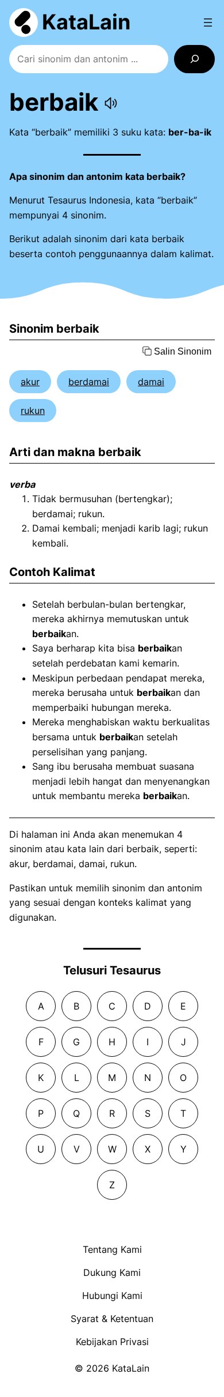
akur (30, 381)
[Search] (194, 59)
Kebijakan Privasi (112, 1341)
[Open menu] (208, 22)
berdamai (88, 381)
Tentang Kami (112, 1249)
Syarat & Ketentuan (112, 1318)
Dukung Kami (112, 1272)
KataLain (86, 22)
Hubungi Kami (112, 1295)
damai (151, 381)
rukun (33, 410)
